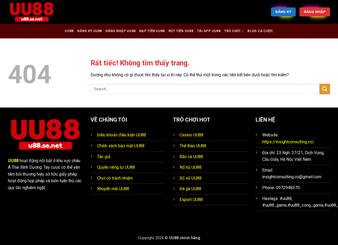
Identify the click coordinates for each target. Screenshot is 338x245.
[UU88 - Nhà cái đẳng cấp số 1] (34, 12)
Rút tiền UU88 (180, 31)
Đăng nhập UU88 (121, 31)
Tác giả (103, 156)
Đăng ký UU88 (89, 31)
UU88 (69, 31)
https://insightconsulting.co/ (288, 141)
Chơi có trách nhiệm (115, 178)
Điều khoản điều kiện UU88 (121, 134)
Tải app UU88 (208, 31)
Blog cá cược (260, 31)
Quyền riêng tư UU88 (116, 167)
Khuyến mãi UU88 (113, 188)
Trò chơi (232, 31)
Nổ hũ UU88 (190, 167)
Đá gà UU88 (190, 188)
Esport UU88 (191, 199)
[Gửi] (325, 89)
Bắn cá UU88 (191, 156)
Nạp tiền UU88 (152, 31)
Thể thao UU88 (193, 145)
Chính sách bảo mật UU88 (120, 145)
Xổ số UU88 (190, 178)
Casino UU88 (191, 134)
